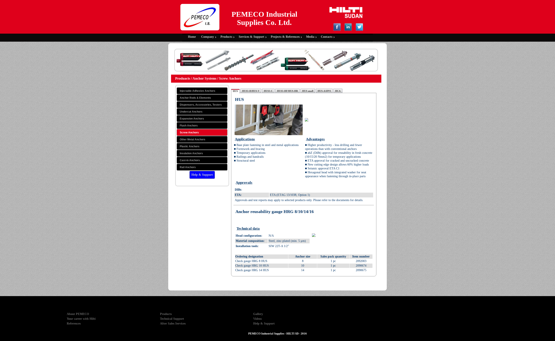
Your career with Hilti (81, 318)
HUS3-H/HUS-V (251, 91)
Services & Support (251, 36)
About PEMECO (78, 314)
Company (207, 36)
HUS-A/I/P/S (324, 91)
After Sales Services (173, 323)
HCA (338, 91)
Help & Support (264, 323)
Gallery (258, 314)
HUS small (307, 91)
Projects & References (285, 36)
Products (226, 36)
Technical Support (172, 318)
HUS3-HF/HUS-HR (287, 91)
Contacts (326, 36)
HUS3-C (268, 91)
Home (192, 36)
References (74, 323)
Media (310, 36)
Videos (257, 318)
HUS (235, 91)
